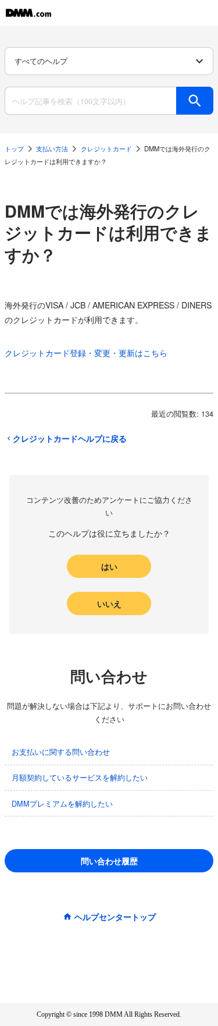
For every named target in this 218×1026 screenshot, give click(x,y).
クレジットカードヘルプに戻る (70, 438)
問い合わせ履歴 (109, 861)
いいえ (109, 603)
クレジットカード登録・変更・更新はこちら (86, 352)
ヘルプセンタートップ (115, 917)
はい (109, 566)
